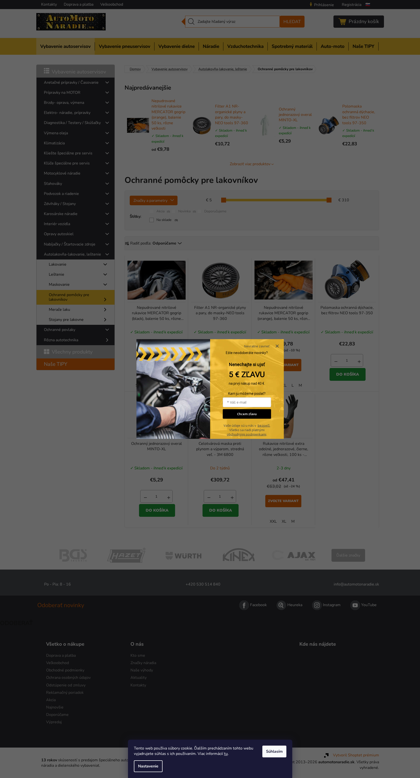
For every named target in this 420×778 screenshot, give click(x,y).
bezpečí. (264, 425)
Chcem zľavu (247, 414)
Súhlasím (274, 751)
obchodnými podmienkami (246, 434)
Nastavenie (148, 766)
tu (226, 753)
